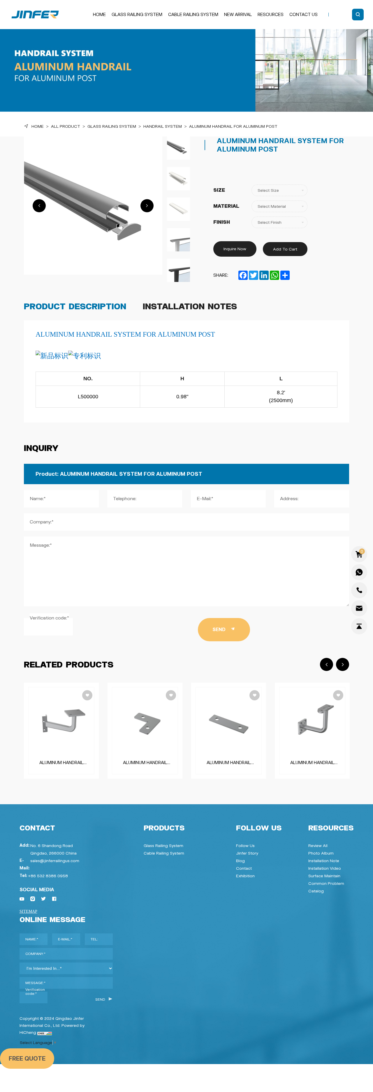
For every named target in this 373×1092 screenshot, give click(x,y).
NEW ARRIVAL (238, 14)
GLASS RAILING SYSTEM (137, 14)
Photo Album (321, 853)
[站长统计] (44, 1032)
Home (37, 126)
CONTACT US (303, 14)
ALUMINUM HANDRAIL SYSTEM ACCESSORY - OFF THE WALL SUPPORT (312, 762)
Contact (244, 868)
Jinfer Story (247, 853)
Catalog (316, 891)
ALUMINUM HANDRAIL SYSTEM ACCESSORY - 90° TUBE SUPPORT (61, 762)
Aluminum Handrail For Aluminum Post (233, 126)
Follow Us (245, 845)
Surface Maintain (324, 875)
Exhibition (245, 875)
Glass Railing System (111, 126)
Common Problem (326, 883)
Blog (240, 860)
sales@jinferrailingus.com (54, 860)
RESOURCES (271, 14)
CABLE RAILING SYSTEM (193, 14)
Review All (318, 845)
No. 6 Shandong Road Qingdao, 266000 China (53, 849)
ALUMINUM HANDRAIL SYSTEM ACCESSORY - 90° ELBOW (145, 762)
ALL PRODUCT (65, 126)
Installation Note (323, 860)
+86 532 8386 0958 (48, 875)
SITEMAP (28, 911)
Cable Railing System (164, 853)
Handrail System (162, 126)
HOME (99, 14)
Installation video (324, 868)
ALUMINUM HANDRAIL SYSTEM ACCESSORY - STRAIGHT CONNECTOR (229, 762)
